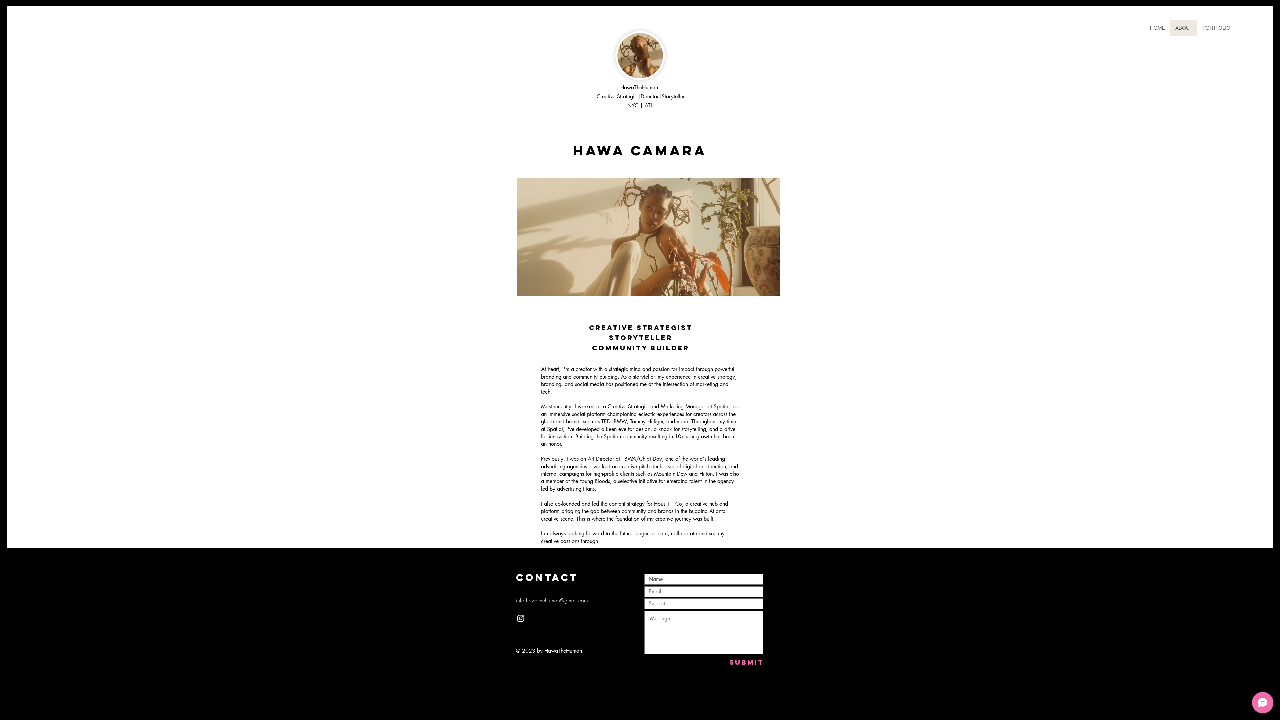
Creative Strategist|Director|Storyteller (640, 96)
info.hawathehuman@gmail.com (552, 600)
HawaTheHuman (639, 87)
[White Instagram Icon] (520, 618)
